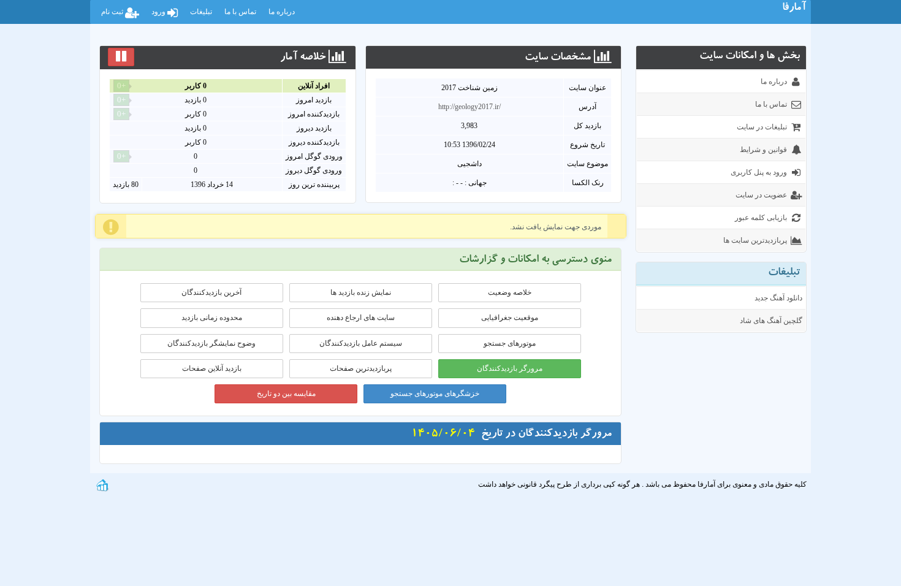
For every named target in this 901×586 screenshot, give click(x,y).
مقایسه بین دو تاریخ (286, 393)
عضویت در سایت (761, 195)
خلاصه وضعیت (509, 292)
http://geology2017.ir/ (469, 106)
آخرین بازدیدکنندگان (211, 292)
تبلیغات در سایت (762, 127)
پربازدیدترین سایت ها (755, 240)
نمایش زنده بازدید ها (360, 292)
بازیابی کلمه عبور (761, 217)
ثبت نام (113, 11)
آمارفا (794, 8)
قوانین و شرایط (763, 149)
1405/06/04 (443, 434)
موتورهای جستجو (510, 343)
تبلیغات (201, 11)
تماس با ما (240, 11)
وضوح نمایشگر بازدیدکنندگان (211, 343)
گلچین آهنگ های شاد (771, 320)
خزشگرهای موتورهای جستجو (434, 393)
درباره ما (281, 11)
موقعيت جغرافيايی (509, 317)
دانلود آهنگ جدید (778, 298)
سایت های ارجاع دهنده (361, 317)
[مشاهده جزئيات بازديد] (102, 484)
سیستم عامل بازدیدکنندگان (360, 343)
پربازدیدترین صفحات (361, 368)
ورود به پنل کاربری (759, 172)
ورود (159, 11)
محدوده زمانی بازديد (211, 317)
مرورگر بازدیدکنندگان (509, 368)
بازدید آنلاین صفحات (211, 368)
